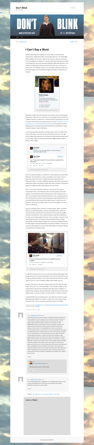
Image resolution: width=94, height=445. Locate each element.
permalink (37, 306)
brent (28, 306)
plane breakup (62, 305)
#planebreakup (49, 305)
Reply (29, 356)
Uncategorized (38, 305)
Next (76, 41)
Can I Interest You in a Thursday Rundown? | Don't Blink (45, 394)
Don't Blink (21, 7)
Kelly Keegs (55, 305)
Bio (21, 37)
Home (17, 37)
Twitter (66, 305)
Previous (71, 41)
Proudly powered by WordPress (47, 440)
